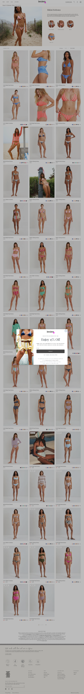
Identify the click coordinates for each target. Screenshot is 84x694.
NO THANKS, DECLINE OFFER (50, 355)
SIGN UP (50, 351)
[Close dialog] (66, 331)
